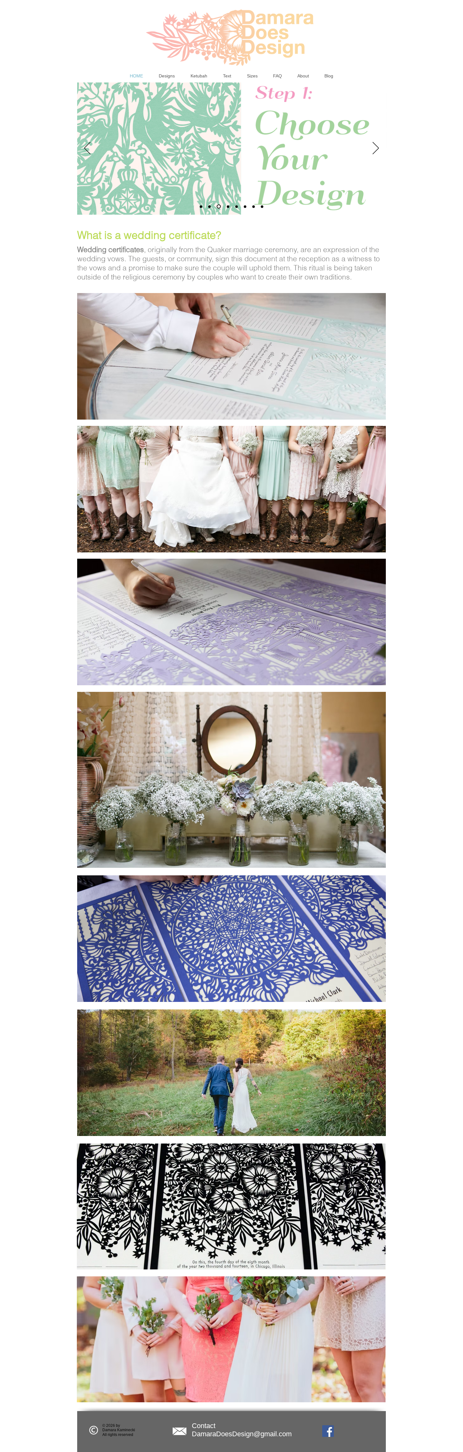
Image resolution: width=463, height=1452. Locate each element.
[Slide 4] (227, 207)
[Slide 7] (253, 206)
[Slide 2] (209, 206)
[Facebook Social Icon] (328, 1431)
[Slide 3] (218, 206)
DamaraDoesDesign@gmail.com (242, 1434)
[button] (167, 76)
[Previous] (87, 148)
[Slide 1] (201, 206)
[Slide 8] (262, 206)
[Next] (376, 148)
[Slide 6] (245, 206)
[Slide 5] (236, 206)
